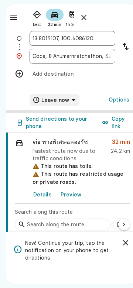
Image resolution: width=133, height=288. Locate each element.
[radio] (37, 17)
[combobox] (72, 38)
